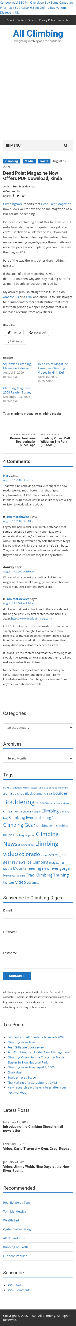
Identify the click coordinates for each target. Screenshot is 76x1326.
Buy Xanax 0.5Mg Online (32, 8)
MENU (15, 145)
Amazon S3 (11, 297)
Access (26, 787)
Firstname (10, 932)
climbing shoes (26, 844)
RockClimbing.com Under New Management (38, 1052)
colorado (29, 854)
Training (61, 875)
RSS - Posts (15, 1285)
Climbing (11, 161)
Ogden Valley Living (17, 1229)
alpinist (8, 793)
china (66, 803)
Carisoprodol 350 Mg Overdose (22, 2)
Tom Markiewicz (24, 186)
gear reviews (14, 862)
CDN (29, 297)
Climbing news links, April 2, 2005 (31, 1067)
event (44, 855)
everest (53, 855)
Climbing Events (23, 817)
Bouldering (19, 802)
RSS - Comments (19, 1290)
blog (49, 793)
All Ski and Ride (14, 1238)
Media (29, 161)
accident (49, 787)
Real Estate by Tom (16, 1202)
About (10, 20)
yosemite (33, 883)
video (20, 882)
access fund (36, 787)
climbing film (47, 817)
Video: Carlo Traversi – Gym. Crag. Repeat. (37, 1149)
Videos (32, 20)
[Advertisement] (38, 94)
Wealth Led (11, 1220)
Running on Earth (15, 1247)
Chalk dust (14, 1072)
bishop (19, 793)
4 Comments (11, 191)
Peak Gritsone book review (26, 1047)
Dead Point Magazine (56, 204)
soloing (21, 875)
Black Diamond (35, 793)
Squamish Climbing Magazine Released (17, 366)
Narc (6, 475)
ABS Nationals (14, 787)
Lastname (10, 953)
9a (4, 787)
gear (63, 854)
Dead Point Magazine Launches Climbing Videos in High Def (53, 368)
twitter (9, 882)
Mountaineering (27, 868)
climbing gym (45, 826)
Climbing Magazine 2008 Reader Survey (17, 390)
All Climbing (38, 33)
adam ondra (61, 787)
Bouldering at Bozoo (21, 1077)
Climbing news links (21, 1042)
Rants (44, 161)
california (42, 803)
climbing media (50, 413)
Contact (21, 20)
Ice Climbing (37, 862)
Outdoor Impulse (15, 1256)
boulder (60, 793)
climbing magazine (24, 413)
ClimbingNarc (13, 204)
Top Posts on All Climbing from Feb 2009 (35, 1037)
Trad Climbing (39, 875)
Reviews (9, 875)
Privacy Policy (47, 20)
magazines (57, 862)
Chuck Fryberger (32, 811)
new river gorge (56, 868)
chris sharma (12, 811)
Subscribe (63, 20)
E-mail (7, 910)
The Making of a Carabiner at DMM (32, 1082)
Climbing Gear (19, 824)
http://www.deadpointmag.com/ (31, 618)
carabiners (56, 803)
